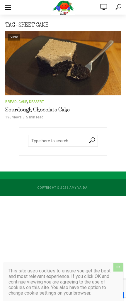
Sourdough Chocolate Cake (37, 109)
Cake (22, 102)
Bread (11, 102)
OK (118, 267)
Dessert (36, 102)
